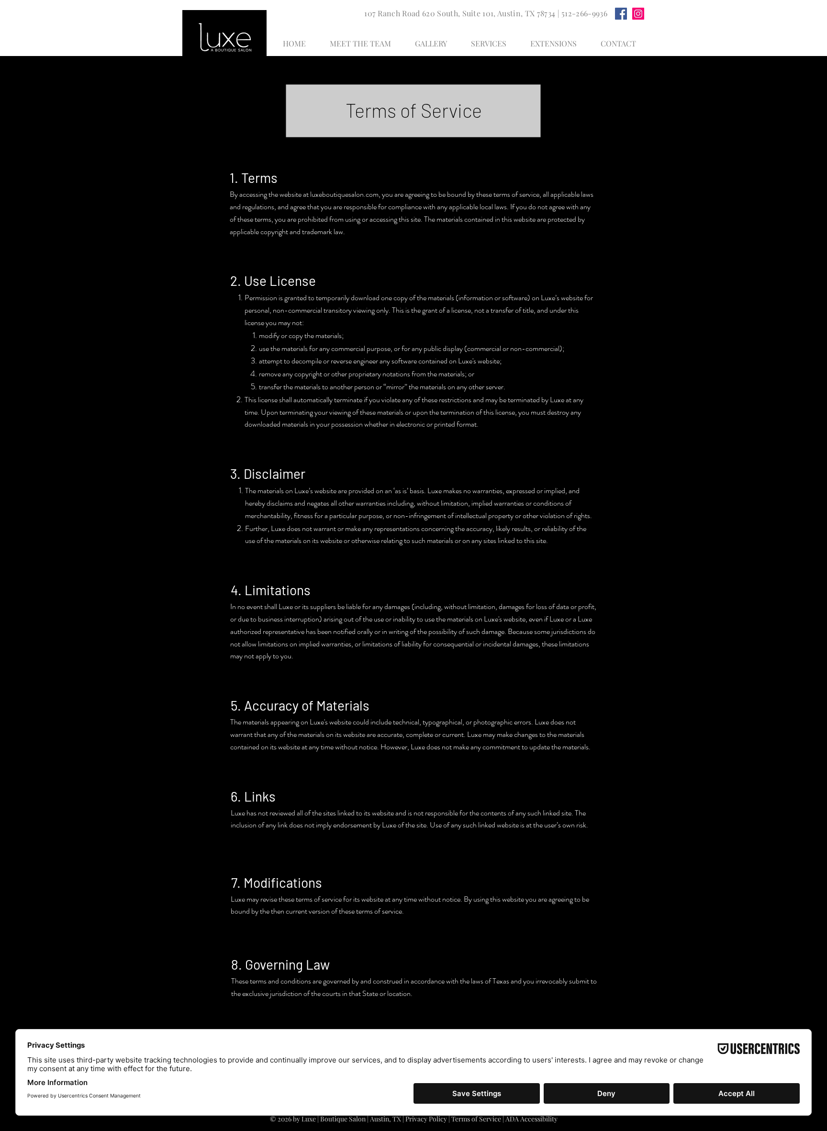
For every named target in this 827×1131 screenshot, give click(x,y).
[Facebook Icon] (621, 14)
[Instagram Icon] (638, 14)
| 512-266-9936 (581, 13)
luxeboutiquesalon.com (344, 194)
